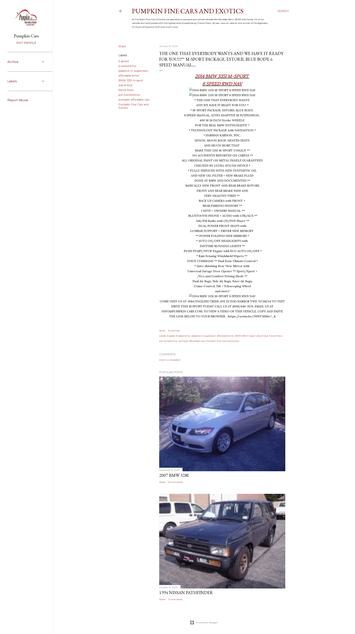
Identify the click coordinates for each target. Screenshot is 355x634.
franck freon (126, 90)
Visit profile (26, 43)
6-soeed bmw (127, 66)
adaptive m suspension (133, 70)
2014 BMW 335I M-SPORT (222, 76)
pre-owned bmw (129, 95)
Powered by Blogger (207, 622)
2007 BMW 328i (174, 475)
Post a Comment (169, 360)
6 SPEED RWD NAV (222, 84)
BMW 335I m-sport (131, 80)
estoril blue (126, 85)
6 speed (124, 61)
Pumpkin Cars (26, 36)
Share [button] (122, 46)
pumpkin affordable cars (134, 99)
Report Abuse (17, 100)
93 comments (175, 482)
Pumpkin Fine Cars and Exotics (188, 11)
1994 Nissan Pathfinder (186, 592)
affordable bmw (129, 75)
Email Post (174, 330)
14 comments (175, 599)
